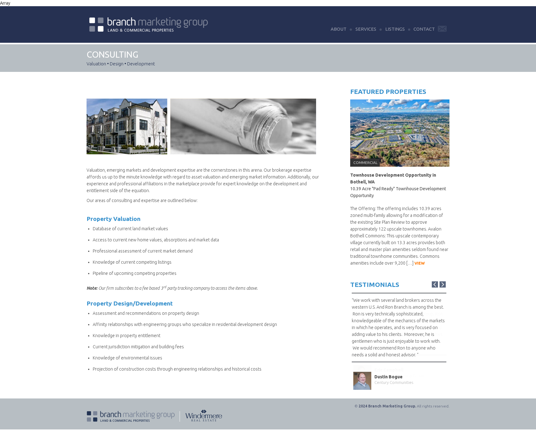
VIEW (419, 263)
